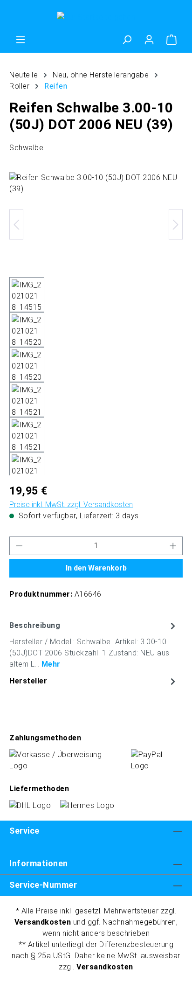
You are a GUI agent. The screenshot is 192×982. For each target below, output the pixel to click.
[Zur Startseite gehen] (96, 17)
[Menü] (20, 39)
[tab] (93, 644)
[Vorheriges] (16, 224)
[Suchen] (127, 39)
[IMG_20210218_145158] (96, 224)
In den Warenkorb (96, 568)
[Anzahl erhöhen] (173, 545)
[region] (96, 323)
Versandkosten (42, 922)
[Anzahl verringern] (19, 545)
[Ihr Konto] (149, 39)
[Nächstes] (176, 224)
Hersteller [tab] (28, 680)
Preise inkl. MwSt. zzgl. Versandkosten (71, 504)
